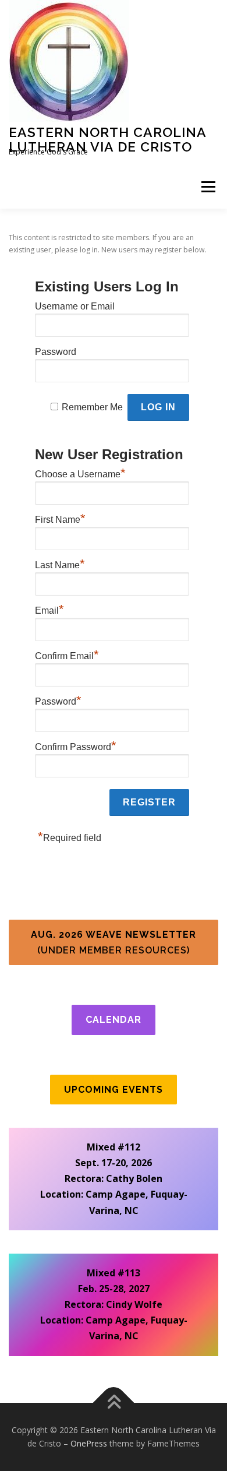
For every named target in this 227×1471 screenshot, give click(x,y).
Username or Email (75, 306)
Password (55, 352)
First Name (60, 518)
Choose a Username (80, 472)
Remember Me (92, 407)
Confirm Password (75, 745)
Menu (207, 187)
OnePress (88, 1443)
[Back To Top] (113, 1402)
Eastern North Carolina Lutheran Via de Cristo (107, 139)
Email (49, 609)
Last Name (60, 563)
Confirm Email (67, 654)
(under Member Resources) (113, 942)
